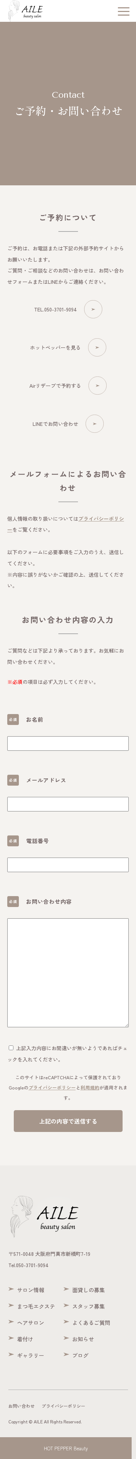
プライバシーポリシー (52, 1087)
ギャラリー (30, 1355)
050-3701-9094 (32, 1265)
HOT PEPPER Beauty (66, 1448)
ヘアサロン (30, 1322)
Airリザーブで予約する (55, 385)
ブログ (80, 1355)
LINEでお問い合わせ (55, 423)
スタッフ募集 (88, 1306)
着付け (25, 1339)
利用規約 (90, 1087)
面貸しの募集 (88, 1290)
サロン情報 (30, 1290)
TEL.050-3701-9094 (55, 309)
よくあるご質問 (91, 1322)
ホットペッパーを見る (55, 347)
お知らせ (83, 1339)
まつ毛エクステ (36, 1306)
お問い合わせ (21, 1406)
